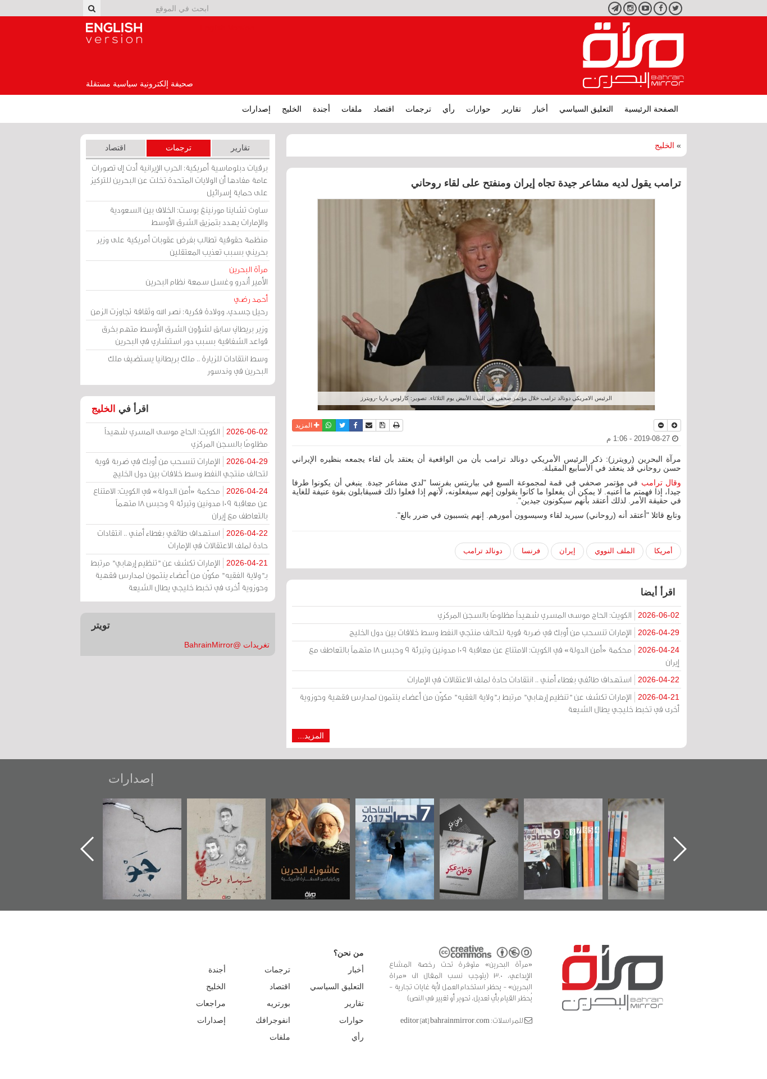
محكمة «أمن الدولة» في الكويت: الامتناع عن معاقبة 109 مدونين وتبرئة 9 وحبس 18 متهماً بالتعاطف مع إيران (494, 656)
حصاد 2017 (490, 810)
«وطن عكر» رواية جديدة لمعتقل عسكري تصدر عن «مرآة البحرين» (574, 831)
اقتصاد (383, 108)
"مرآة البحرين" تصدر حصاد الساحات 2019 (658, 824)
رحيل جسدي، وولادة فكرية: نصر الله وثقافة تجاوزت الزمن (179, 305)
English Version (114, 33)
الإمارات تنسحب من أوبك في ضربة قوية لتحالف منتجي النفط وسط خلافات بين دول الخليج (514, 632)
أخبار (540, 108)
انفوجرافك (272, 1020)
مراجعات (211, 1003)
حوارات (478, 108)
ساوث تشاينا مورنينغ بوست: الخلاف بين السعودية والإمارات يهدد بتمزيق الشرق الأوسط (188, 216)
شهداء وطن (322, 810)
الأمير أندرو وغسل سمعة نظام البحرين (206, 275)
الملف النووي (615, 551)
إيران (567, 551)
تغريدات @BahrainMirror (227, 644)
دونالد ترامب (483, 551)
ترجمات (418, 108)
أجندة (321, 108)
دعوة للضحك (153, 810)
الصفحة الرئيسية (651, 108)
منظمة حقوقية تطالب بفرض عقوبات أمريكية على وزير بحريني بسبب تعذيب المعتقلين (182, 245)
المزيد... (311, 735)
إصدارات (256, 108)
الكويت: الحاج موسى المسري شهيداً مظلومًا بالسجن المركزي (558, 615)
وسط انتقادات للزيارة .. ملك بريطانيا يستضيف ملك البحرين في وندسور (188, 364)
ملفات (351, 108)
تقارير (511, 108)
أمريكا (663, 551)
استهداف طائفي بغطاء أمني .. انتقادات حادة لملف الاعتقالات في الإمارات (543, 679)
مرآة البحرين (633, 55)
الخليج (292, 108)
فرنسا (531, 551)
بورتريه (278, 1003)
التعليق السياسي (586, 108)
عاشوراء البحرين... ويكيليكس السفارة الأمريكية (406, 824)
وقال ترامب (661, 482)
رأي (448, 108)
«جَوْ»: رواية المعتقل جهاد (237, 817)
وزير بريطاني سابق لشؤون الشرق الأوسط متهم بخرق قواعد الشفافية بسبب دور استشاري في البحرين (185, 335)
